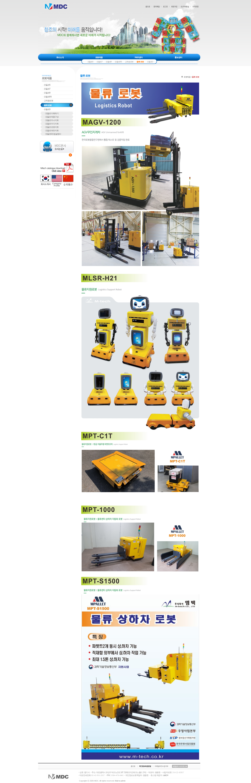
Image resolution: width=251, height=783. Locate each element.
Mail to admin (120, 781)
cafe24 (165, 775)
